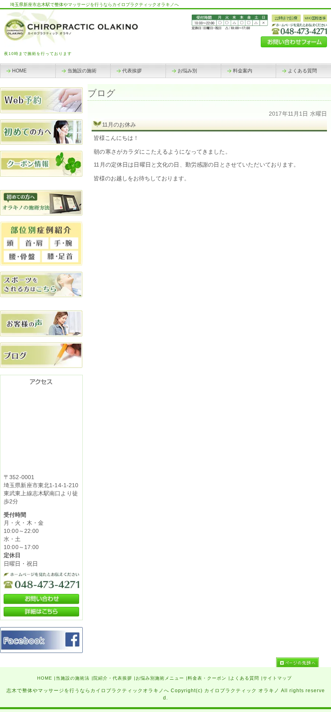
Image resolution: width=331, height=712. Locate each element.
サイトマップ (277, 678)
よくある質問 (244, 678)
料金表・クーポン (207, 678)
